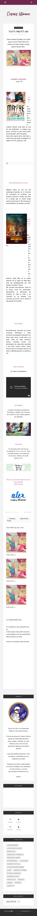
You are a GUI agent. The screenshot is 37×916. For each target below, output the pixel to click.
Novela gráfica (14, 873)
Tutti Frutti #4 (11, 555)
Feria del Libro (13, 857)
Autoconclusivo (14, 848)
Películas (11, 879)
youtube (18, 829)
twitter (19, 822)
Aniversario (12, 845)
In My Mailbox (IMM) (15, 867)
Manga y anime (20, 870)
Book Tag (11, 851)
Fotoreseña (12, 861)
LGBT (9, 870)
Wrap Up (10, 886)
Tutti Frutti (18, 27)
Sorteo (18, 882)
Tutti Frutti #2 (11, 581)
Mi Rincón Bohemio (20, 451)
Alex (14, 34)
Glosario (24, 861)
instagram (10, 829)
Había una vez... (13, 864)
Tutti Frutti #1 (10, 607)
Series (9, 882)
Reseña (21, 879)
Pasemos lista (13, 876)
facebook (10, 822)
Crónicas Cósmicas (15, 854)
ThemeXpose (17, 911)
